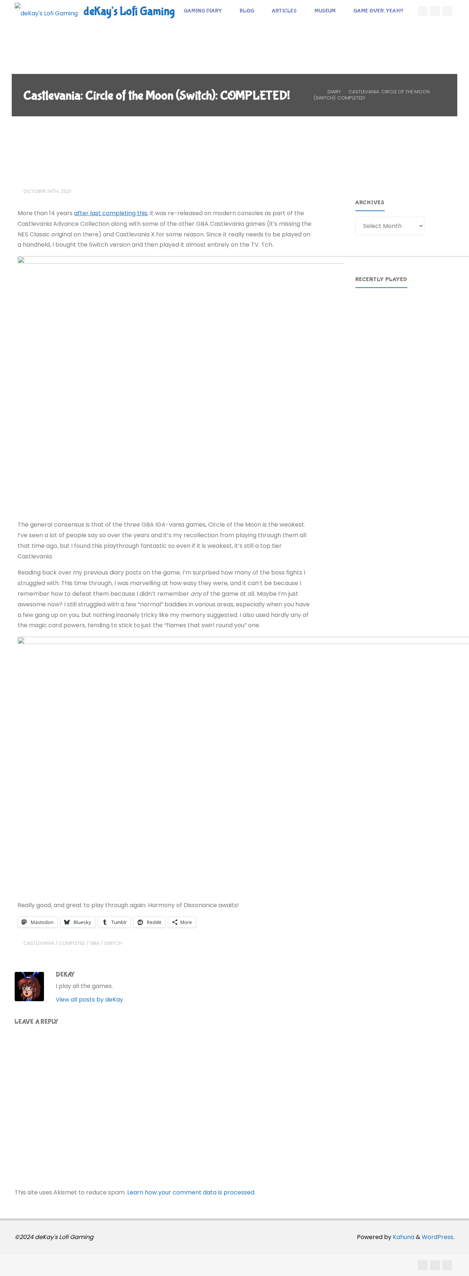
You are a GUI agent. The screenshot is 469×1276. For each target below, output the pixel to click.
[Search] (183, 33)
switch (113, 943)
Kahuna (402, 1237)
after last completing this (110, 213)
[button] (406, 384)
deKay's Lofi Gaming (129, 11)
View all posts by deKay (89, 999)
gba (95, 943)
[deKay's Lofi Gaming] (46, 11)
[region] (406, 347)
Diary (334, 92)
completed (72, 943)
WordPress (437, 1237)
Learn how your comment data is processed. (191, 1192)
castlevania (38, 943)
